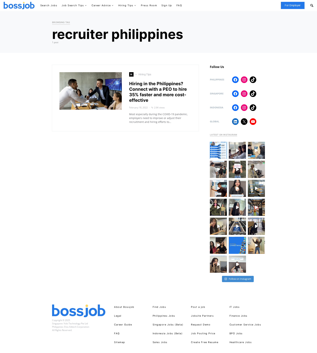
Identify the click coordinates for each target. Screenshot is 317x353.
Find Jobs (159, 307)
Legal (117, 315)
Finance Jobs (238, 315)
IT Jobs (234, 307)
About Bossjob (124, 307)
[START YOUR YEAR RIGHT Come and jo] (237, 169)
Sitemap (119, 342)
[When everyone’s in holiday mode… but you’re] (256, 226)
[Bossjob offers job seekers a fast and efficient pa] (218, 150)
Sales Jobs (160, 342)
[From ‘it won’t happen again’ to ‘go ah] (256, 150)
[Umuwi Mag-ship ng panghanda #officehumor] (237, 264)
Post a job (198, 307)
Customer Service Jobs (245, 324)
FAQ (117, 333)
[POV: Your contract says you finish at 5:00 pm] (218, 188)
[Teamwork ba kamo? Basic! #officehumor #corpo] (237, 150)
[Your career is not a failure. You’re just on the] (237, 188)
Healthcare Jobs (240, 342)
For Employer (292, 5)
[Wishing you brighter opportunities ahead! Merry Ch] (237, 245)
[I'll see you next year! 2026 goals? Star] (256, 245)
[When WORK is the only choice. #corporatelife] (218, 207)
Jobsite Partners (202, 315)
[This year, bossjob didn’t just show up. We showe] (237, 226)
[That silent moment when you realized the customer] (256, 169)
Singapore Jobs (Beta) (168, 324)
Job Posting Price (203, 333)
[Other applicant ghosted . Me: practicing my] (218, 264)
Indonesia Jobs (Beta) (168, 333)
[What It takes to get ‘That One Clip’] (256, 207)
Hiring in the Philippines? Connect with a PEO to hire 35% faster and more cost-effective (158, 92)
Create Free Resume (204, 342)
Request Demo (200, 324)
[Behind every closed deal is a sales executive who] (256, 188)
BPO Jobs (236, 333)
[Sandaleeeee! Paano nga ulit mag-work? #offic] (218, 226)
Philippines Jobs (164, 315)
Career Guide (123, 324)
